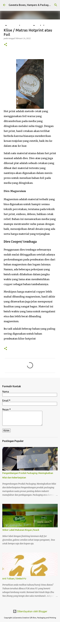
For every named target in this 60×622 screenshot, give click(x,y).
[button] (5, 45)
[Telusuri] (56, 5)
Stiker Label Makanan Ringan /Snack (20, 530)
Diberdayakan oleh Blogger (32, 611)
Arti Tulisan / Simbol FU (14, 578)
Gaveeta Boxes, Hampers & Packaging (30, 5)
